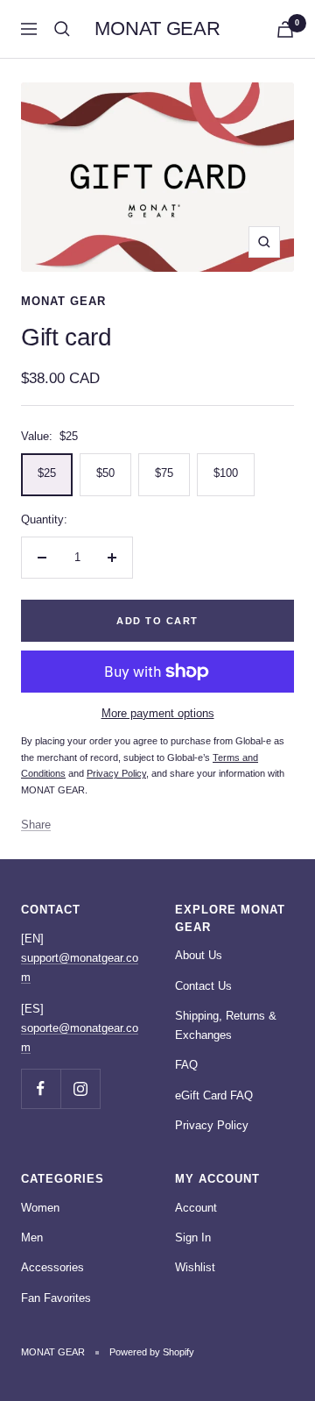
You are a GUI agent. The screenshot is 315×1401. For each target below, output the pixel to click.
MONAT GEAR (63, 301)
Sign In (193, 1237)
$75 (164, 473)
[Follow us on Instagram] (80, 1088)
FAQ (186, 1064)
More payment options (158, 713)
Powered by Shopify (151, 1352)
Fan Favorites (56, 1298)
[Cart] (285, 29)
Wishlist (195, 1267)
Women (40, 1207)
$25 (47, 473)
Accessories (52, 1267)
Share (36, 824)
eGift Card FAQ (214, 1095)
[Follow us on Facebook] (40, 1088)
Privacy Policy (211, 1125)
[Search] (62, 29)
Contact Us (203, 985)
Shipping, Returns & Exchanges (225, 1025)
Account (196, 1207)
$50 (105, 473)
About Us (198, 955)
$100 (226, 473)
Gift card (66, 337)
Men (32, 1237)
